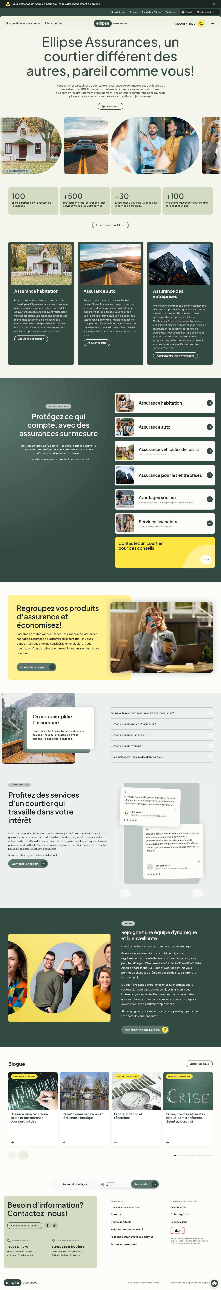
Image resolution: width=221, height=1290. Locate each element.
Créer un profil (179, 1214)
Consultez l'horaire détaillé (20, 1255)
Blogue (133, 12)
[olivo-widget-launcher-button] (214, 1283)
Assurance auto (31, 122)
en (212, 23)
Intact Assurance (184, 1241)
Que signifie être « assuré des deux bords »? (136, 756)
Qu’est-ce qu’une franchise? (127, 734)
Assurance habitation (31, 338)
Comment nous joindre (24, 1225)
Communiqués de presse (125, 1207)
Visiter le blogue (199, 1063)
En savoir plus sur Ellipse (110, 225)
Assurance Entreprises (91, 171)
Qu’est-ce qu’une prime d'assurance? (133, 723)
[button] (214, 4)
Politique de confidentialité (126, 1229)
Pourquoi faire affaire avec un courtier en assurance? (142, 712)
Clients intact (204, 12)
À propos (115, 1214)
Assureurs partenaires (123, 1244)
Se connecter (179, 1207)
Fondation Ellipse (151, 12)
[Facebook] (47, 1225)
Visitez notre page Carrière (142, 1029)
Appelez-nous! (110, 106)
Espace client (179, 1221)
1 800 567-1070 (17, 1246)
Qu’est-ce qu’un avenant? (126, 745)
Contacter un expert (33, 667)
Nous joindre (118, 12)
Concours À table (120, 1221)
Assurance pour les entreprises (175, 355)
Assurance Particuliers (165, 122)
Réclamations (53, 23)
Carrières (170, 12)
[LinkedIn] (55, 1225)
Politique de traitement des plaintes (131, 1236)
